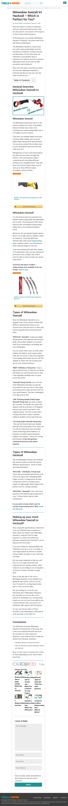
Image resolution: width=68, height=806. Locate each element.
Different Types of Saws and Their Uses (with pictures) (38, 682)
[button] (64, 2)
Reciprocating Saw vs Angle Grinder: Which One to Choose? (18, 683)
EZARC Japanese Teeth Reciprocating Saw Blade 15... (27, 297)
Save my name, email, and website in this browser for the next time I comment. (28, 778)
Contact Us (63, 797)
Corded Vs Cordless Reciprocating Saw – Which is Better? (38, 706)
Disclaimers (47, 797)
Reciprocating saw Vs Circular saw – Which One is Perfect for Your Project (28, 685)
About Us (55, 797)
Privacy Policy (37, 797)
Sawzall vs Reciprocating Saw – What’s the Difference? (28, 705)
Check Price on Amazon (29, 206)
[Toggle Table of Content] (32, 80)
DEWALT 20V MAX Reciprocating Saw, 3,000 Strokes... (28, 198)
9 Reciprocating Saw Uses (18, 703)
